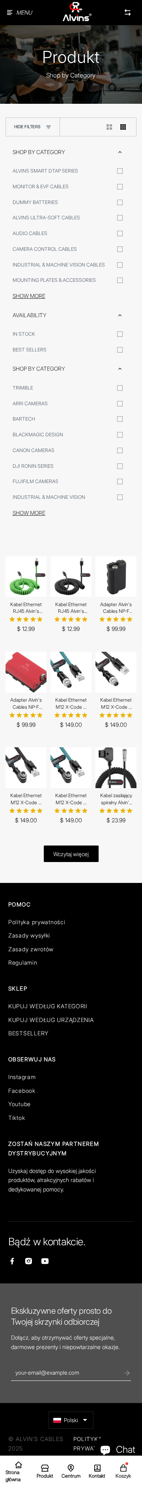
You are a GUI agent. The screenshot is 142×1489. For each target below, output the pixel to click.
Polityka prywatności (36, 922)
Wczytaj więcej (71, 854)
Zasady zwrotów (31, 949)
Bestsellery (28, 1033)
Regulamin (22, 962)
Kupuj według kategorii (47, 1006)
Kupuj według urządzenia (51, 1020)
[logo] (77, 12)
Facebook (22, 1090)
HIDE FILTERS (27, 126)
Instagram (22, 1077)
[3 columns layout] (123, 127)
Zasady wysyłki (29, 935)
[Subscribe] (127, 1373)
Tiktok (16, 1117)
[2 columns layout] (109, 127)
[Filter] (48, 127)
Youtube (19, 1104)
